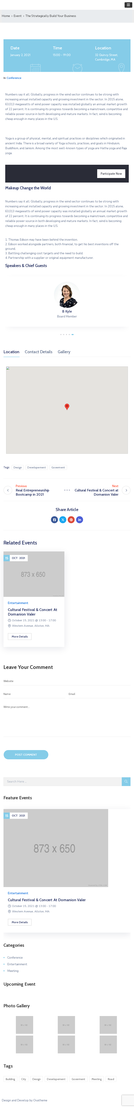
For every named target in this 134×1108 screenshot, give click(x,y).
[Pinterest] (71, 519)
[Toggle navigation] (128, 5)
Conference (14, 78)
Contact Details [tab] (39, 351)
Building (10, 1079)
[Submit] (126, 781)
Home (6, 16)
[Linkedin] (79, 519)
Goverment (58, 467)
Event (18, 16)
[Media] (67, 295)
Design (18, 467)
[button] (60, 334)
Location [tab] (11, 351)
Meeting (12, 971)
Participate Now (111, 173)
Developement (36, 467)
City (23, 1079)
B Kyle (67, 311)
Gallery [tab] (64, 351)
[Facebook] (54, 519)
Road (111, 1079)
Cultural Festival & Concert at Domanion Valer (32, 612)
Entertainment (18, 603)
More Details (20, 636)
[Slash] (67, 490)
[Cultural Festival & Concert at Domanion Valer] (33, 574)
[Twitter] (62, 519)
